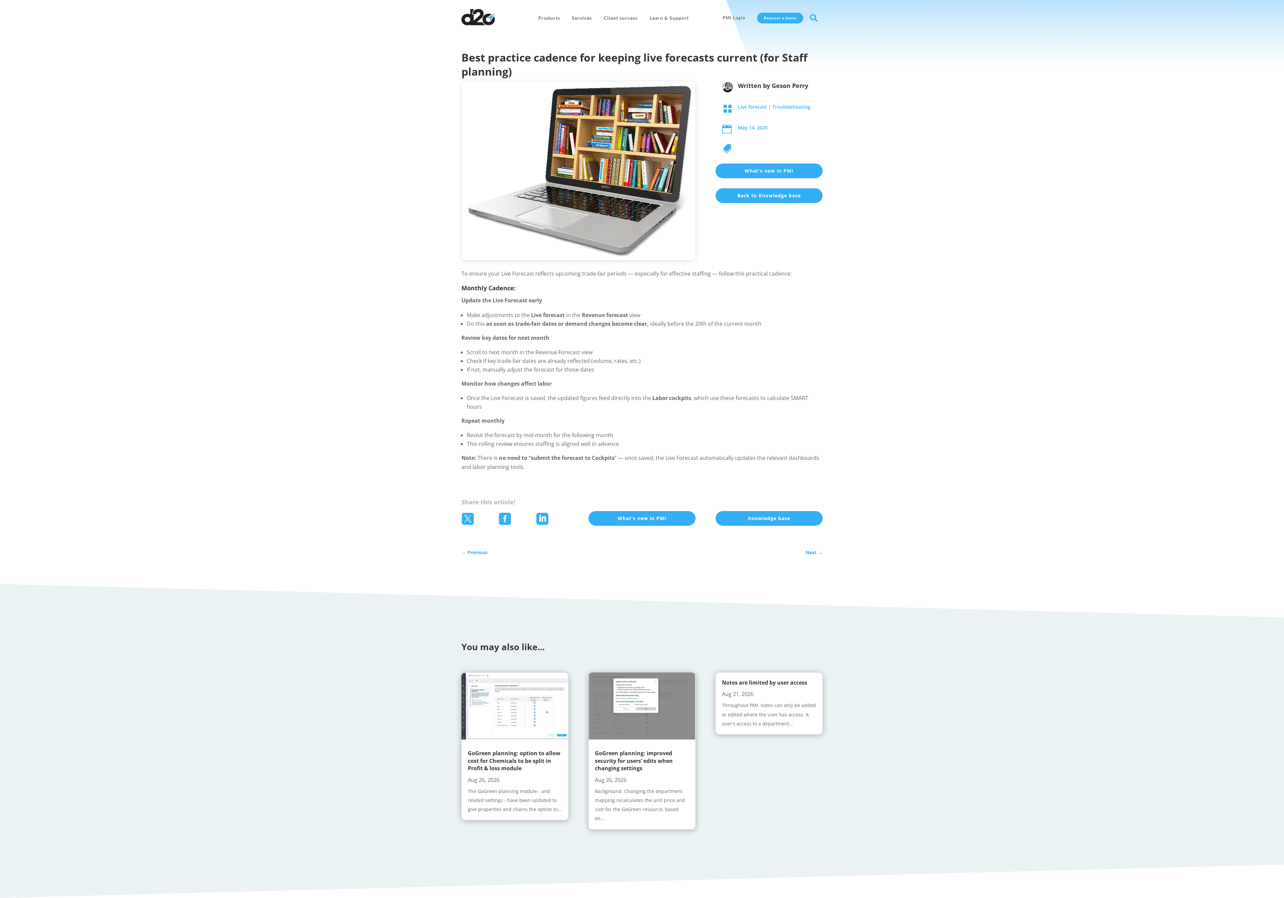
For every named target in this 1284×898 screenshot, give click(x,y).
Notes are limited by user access (764, 682)
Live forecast (752, 107)
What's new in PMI (769, 171)
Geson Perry (790, 86)
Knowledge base (769, 518)
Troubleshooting (791, 107)
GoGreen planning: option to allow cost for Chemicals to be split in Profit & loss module (514, 761)
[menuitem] (549, 18)
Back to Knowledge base (769, 195)
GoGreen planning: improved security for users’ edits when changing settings (634, 761)
